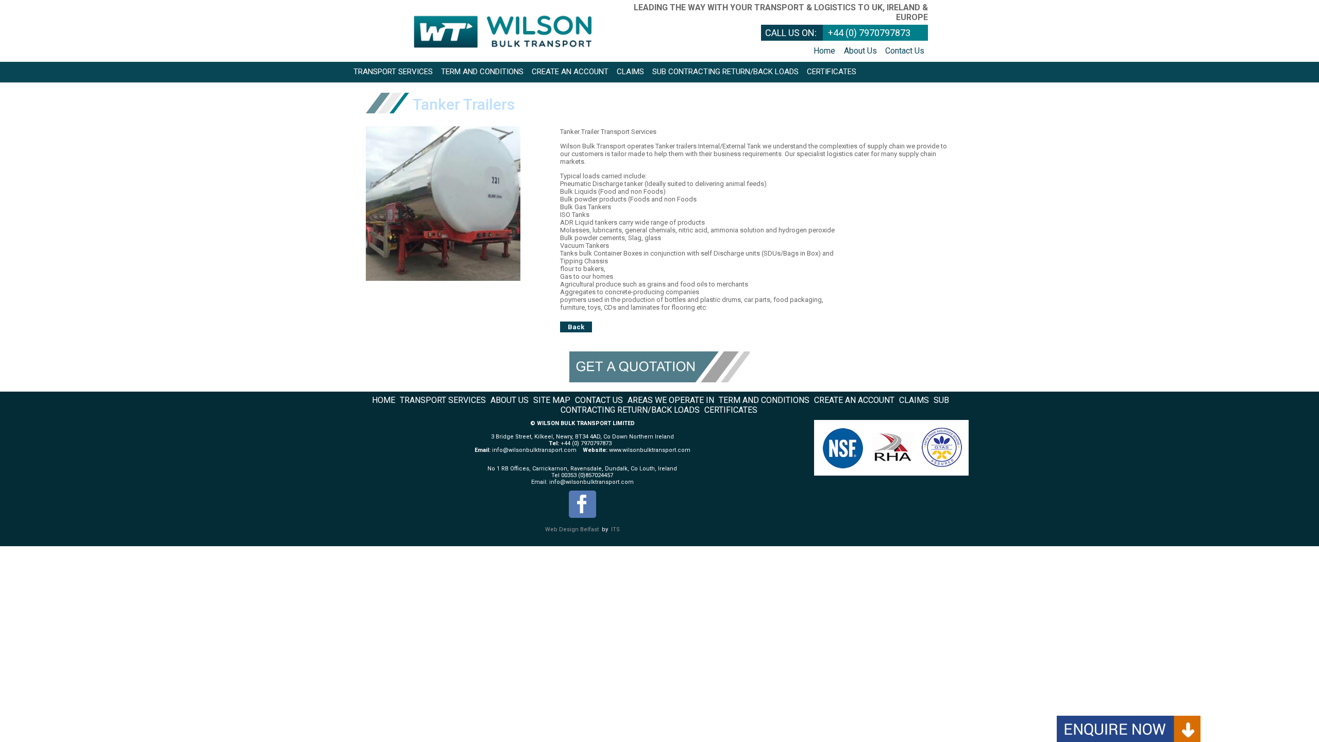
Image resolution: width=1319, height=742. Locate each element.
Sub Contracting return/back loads (725, 71)
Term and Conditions (482, 71)
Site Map (551, 400)
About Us (860, 51)
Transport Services (393, 71)
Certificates (831, 71)
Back (576, 327)
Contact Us (904, 51)
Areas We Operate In (671, 400)
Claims (630, 71)
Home (824, 51)
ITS (615, 529)
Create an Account (570, 71)
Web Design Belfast (572, 529)
